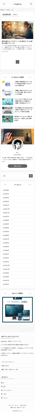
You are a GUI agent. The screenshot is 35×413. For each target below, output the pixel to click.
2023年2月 (6, 258)
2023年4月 (6, 250)
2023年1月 (6, 262)
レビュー (5, 398)
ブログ (5, 394)
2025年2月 (6, 201)
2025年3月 (6, 198)
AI (3, 383)
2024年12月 (6, 209)
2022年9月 (6, 273)
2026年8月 (6, 190)
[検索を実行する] (31, 176)
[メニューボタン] (4, 4)
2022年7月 (6, 280)
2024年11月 (6, 213)
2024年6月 (6, 220)
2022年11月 (6, 269)
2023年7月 (6, 239)
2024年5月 (6, 224)
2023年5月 (6, 246)
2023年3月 (6, 254)
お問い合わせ (17, 166)
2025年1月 (6, 205)
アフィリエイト (7, 390)
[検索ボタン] (31, 4)
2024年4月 (6, 228)
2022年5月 (6, 284)
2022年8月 (6, 277)
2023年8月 (6, 235)
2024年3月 (6, 231)
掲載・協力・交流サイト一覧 (9, 369)
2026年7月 (6, 194)
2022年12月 (6, 265)
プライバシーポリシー (7, 362)
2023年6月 (6, 243)
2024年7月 (6, 216)
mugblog (17, 4)
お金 (4, 386)
